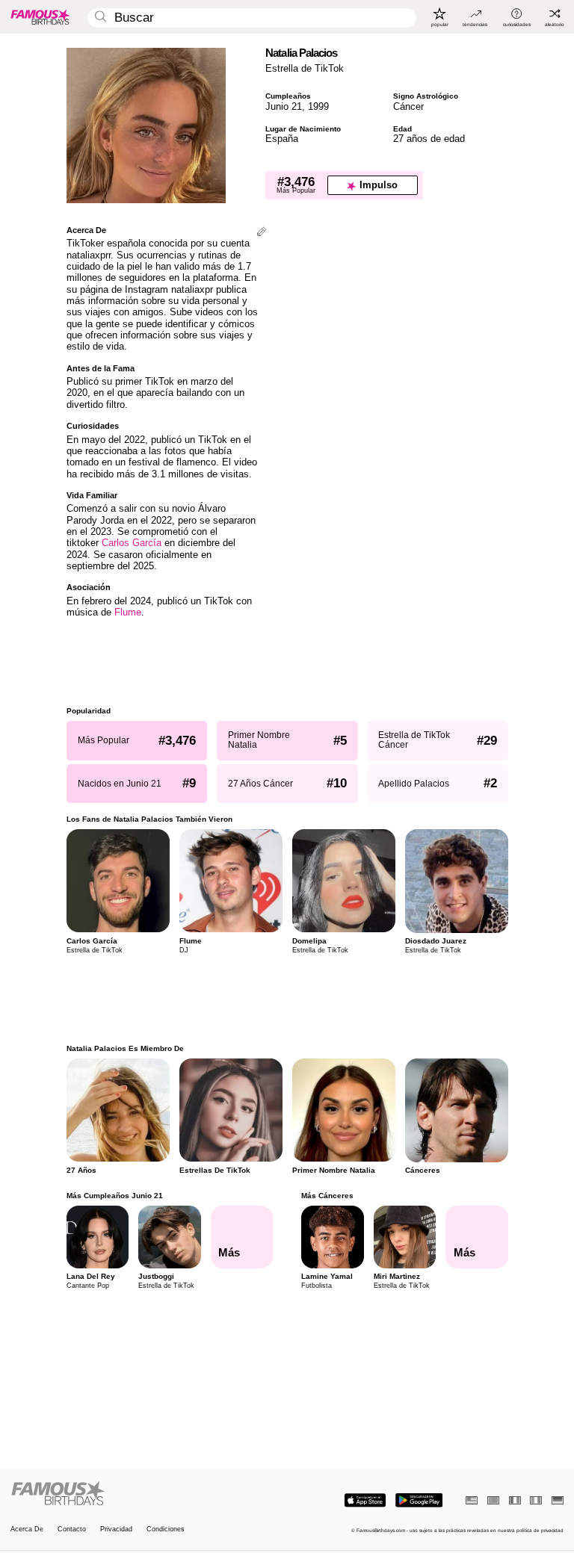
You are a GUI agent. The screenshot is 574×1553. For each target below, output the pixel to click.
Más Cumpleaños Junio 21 (115, 1195)
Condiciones (165, 1529)
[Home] (146, 1494)
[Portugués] (493, 1500)
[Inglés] (472, 1500)
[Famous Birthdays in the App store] (365, 1500)
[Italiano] (536, 1500)
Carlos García (131, 542)
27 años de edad (429, 138)
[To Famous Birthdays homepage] (40, 16)
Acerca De (26, 1529)
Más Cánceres (327, 1195)
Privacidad (116, 1529)
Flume (127, 612)
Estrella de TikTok (304, 68)
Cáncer (408, 106)
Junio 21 (283, 106)
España (281, 138)
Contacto (72, 1529)
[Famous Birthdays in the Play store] (418, 1500)
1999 (318, 106)
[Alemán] (558, 1500)
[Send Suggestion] (262, 233)
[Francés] (515, 1500)
